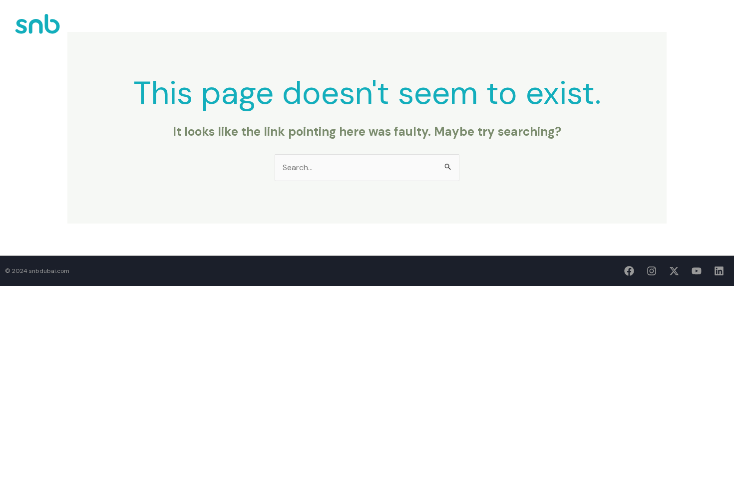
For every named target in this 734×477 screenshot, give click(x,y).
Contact (699, 29)
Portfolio (548, 29)
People (658, 29)
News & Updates (606, 29)
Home (471, 29)
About (505, 29)
